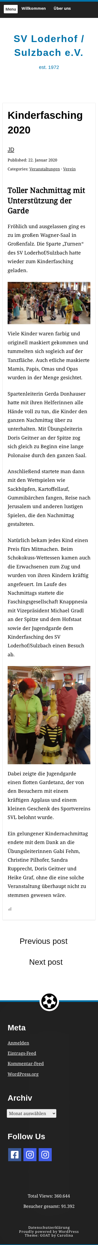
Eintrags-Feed (22, 1053)
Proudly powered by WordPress (49, 1231)
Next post (46, 962)
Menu (10, 9)
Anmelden (18, 1043)
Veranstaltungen (44, 168)
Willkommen (34, 8)
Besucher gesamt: (42, 1206)
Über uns (62, 8)
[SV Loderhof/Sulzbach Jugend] (29, 1154)
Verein (69, 168)
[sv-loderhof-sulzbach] (45, 1154)
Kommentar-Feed (26, 1063)
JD (11, 149)
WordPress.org (23, 1074)
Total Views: (41, 1196)
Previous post (44, 941)
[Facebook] (14, 1154)
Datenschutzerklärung (49, 1227)
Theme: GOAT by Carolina (49, 1235)
